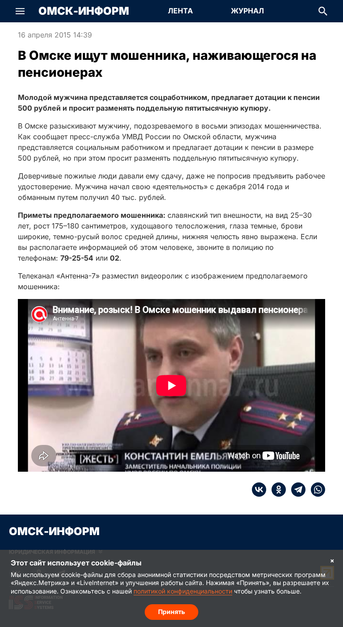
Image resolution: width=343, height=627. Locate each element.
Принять (171, 611)
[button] (20, 11)
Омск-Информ (83, 11)
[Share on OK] (276, 489)
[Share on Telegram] (295, 489)
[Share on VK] (259, 489)
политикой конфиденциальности (183, 591)
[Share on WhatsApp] (315, 489)
